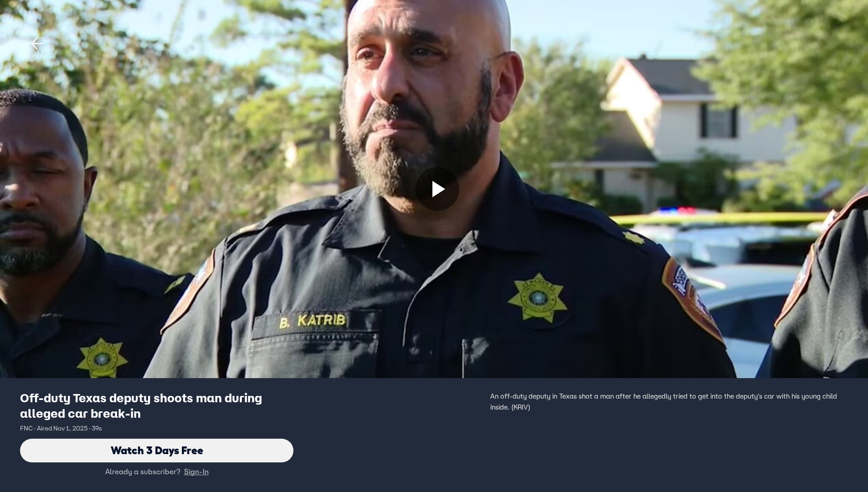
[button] (37, 43)
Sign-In (196, 471)
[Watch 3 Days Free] (437, 189)
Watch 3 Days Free (157, 450)
